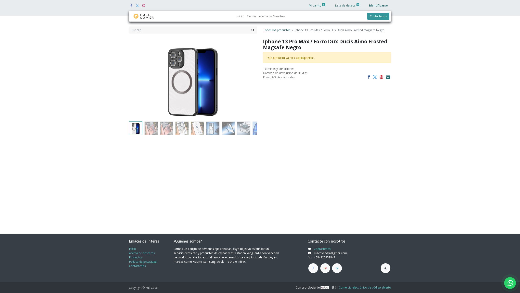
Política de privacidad (143, 261)
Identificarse (378, 5)
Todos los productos (276, 30)
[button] (138, 79)
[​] (313, 268)
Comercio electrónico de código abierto (365, 287)
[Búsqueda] (253, 30)
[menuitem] (240, 16)
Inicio (132, 249)
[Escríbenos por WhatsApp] (510, 283)
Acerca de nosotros (142, 253)
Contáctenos (378, 16)
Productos (136, 257)
